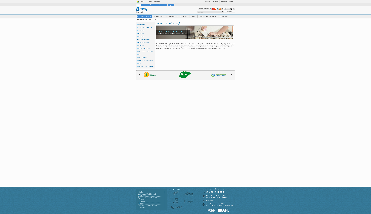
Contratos (142, 207)
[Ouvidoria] (222, 9)
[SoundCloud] (215, 9)
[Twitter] (218, 9)
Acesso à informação (154, 1)
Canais (231, 1)
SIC (139, 54)
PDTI (139, 63)
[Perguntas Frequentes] (224, 9)
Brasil (142, 1)
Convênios (141, 33)
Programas (184, 16)
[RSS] (220, 9)
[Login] (234, 9)
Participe (207, 1)
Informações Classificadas (145, 60)
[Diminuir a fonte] (229, 9)
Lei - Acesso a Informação (145, 51)
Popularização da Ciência (207, 16)
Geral (155, 19)
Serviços (215, 1)
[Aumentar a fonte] (227, 9)
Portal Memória (148, 19)
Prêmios (193, 16)
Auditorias (141, 30)
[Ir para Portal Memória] (144, 10)
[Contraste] (231, 9)
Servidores (141, 45)
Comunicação (223, 16)
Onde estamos (209, 200)
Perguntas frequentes (144, 48)
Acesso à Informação (144, 16)
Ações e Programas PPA (145, 27)
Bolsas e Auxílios (171, 16)
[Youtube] (213, 9)
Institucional (158, 16)
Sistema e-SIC (142, 57)
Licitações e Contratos (144, 39)
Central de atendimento (204, 8)
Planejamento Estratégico (145, 66)
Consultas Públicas (143, 42)
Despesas (141, 36)
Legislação (224, 1)
